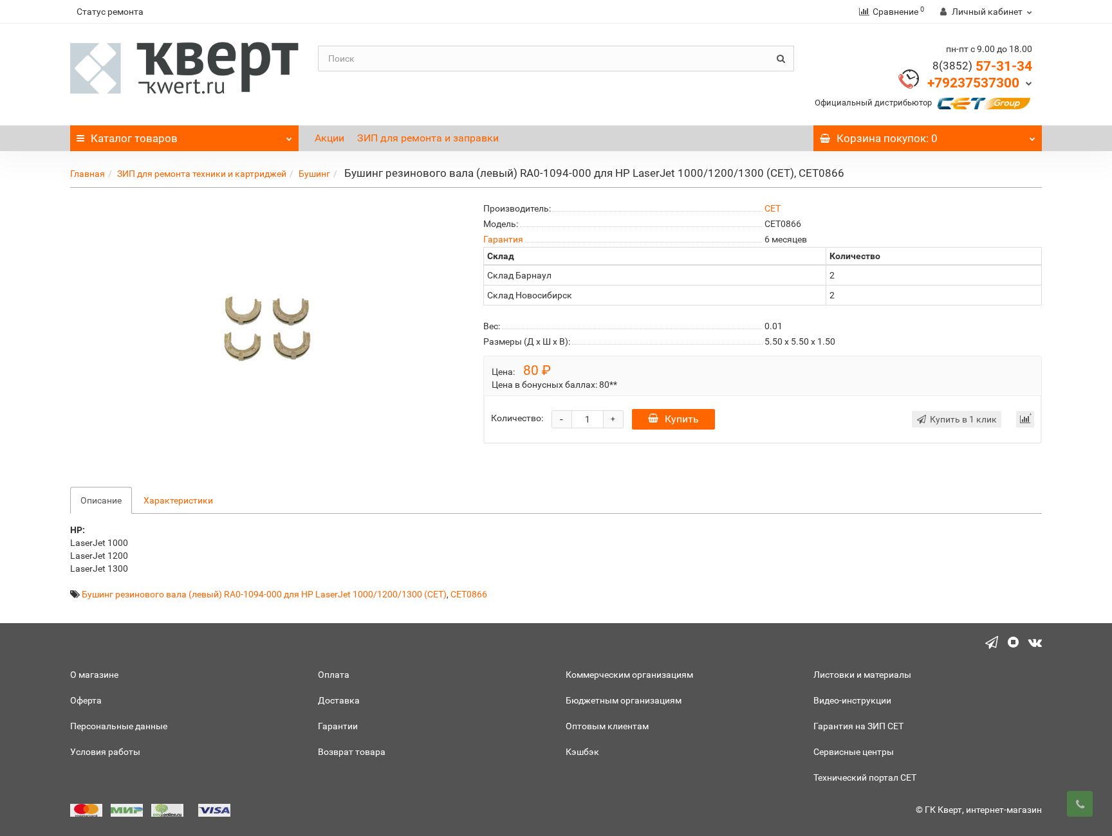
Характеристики (178, 500)
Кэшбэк (582, 752)
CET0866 (468, 594)
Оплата (333, 674)
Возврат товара (351, 752)
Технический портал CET (864, 777)
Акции (329, 138)
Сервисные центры (853, 752)
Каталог (134, 138)
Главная (87, 173)
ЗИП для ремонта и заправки (428, 138)
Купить (682, 419)
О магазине (94, 674)
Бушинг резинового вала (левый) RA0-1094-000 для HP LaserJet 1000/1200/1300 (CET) (264, 594)
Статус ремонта (110, 11)
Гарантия (503, 239)
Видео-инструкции (852, 700)
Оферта (86, 700)
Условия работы (105, 752)
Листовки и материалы (862, 674)
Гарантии (338, 726)
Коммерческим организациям (629, 674)
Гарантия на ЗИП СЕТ (858, 726)
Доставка (339, 700)
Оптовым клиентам (607, 726)
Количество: (517, 418)
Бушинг (314, 173)
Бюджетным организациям (623, 700)
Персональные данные (118, 726)
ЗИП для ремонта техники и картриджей (201, 173)
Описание (101, 500)
